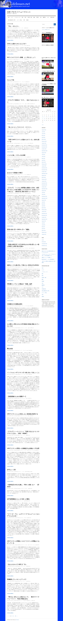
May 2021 (43, 226)
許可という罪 (11, 470)
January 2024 (44, 181)
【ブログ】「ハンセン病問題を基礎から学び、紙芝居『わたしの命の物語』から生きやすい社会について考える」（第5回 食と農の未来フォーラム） (23, 189)
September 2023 (44, 188)
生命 (40, 17)
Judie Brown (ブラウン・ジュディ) (20, 471)
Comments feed (44, 243)
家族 (34, 17)
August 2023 (44, 190)
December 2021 (44, 213)
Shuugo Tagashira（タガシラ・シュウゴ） (21, 143)
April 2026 (43, 137)
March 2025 (44, 162)
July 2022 (43, 202)
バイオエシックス (17, 17)
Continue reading (10, 40)
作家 (42, 294)
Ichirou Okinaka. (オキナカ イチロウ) (20, 517)
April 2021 (43, 228)
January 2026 (44, 143)
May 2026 (43, 135)
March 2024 (44, 177)
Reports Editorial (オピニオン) (19, 285)
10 (42, 116)
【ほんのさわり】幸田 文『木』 (17, 564)
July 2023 (43, 192)
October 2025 (44, 148)
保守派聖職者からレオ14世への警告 (18, 499)
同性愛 (37, 17)
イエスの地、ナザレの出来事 (16, 155)
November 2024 (44, 169)
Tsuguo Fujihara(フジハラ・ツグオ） (18, 45)
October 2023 (44, 186)
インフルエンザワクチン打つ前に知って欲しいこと (23, 372)
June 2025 (43, 156)
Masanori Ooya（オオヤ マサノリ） (20, 398)
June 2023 (43, 194)
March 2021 (44, 230)
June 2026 (43, 133)
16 (54, 116)
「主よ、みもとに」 (13, 26)
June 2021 (43, 224)
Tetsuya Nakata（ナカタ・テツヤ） (19, 103)
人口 (48, 17)
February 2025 (44, 164)
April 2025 (43, 160)
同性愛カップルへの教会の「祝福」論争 (19, 284)
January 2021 (44, 234)
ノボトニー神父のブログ (46, 29)
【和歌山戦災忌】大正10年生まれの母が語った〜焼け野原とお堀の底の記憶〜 (23, 245)
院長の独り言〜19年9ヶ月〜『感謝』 (18, 229)
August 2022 (44, 200)
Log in (43, 239)
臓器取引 (44, 17)
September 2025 (44, 150)
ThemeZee (17, 619)
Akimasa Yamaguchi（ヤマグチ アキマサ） (21, 248)
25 (44, 120)
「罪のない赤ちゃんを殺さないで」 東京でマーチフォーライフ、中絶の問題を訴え (23, 598)
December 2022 (44, 196)
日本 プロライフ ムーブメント (19, 12)
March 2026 (44, 139)
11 (44, 116)
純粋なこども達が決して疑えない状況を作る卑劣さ (23, 265)
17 (42, 118)
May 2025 (43, 158)
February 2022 (44, 209)
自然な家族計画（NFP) (45, 290)
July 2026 (43, 131)
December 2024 (44, 167)
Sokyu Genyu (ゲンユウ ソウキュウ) (19, 81)
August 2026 (44, 129)
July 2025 (43, 154)
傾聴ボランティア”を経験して (47, 257)
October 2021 (44, 217)
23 (54, 118)
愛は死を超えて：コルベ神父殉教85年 (48, 259)
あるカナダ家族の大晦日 (15, 173)
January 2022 (44, 211)
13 (48, 116)
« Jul (42, 124)
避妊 (22, 17)
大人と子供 (10, 80)
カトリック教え (44, 292)
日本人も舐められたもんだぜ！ (17, 44)
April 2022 (43, 205)
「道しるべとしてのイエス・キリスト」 (19, 127)
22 (52, 118)
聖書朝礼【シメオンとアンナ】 (17, 579)
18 (44, 118)
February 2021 (44, 232)
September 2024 (44, 173)
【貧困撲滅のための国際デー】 (17, 396)
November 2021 (44, 215)
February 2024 (44, 179)
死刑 (25, 17)
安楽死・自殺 (30, 17)
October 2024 (44, 171)
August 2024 (44, 175)
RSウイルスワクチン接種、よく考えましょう (21, 57)
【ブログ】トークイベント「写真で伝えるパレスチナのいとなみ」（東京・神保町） (23, 432)
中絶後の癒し (52, 17)
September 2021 (44, 219)
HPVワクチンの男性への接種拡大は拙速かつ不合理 (23, 448)
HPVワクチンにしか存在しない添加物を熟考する (22, 414)
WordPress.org (44, 245)
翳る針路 (10, 349)
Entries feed (44, 241)
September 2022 (44, 198)
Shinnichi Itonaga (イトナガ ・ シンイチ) (20, 174)
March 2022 (44, 207)
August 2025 (44, 152)
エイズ (12, 17)
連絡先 (43, 296)
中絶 (8, 17)
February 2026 (44, 141)
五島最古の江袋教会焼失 (14, 304)
